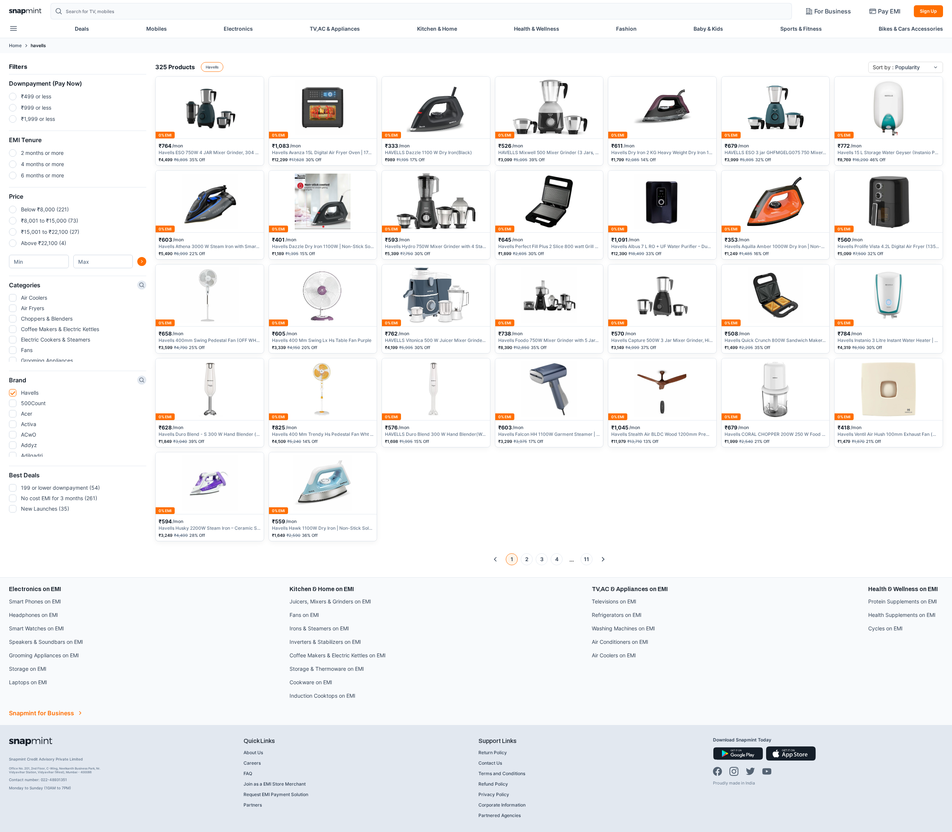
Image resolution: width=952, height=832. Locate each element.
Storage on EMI (27, 669)
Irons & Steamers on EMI (319, 628)
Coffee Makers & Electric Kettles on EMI (338, 655)
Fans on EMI (304, 615)
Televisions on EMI (614, 601)
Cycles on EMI (885, 628)
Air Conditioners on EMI (620, 642)
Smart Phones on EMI (35, 601)
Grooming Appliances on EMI (44, 655)
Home (15, 45)
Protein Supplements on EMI (902, 601)
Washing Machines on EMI (623, 628)
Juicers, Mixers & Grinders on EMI (330, 601)
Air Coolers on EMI (614, 655)
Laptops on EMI (28, 682)
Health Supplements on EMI (902, 615)
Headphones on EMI (33, 615)
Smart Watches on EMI (36, 628)
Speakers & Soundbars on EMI (46, 642)
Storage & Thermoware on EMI (327, 669)
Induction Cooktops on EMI (322, 695)
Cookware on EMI (311, 682)
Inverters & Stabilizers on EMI (325, 642)
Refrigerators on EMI (617, 615)
